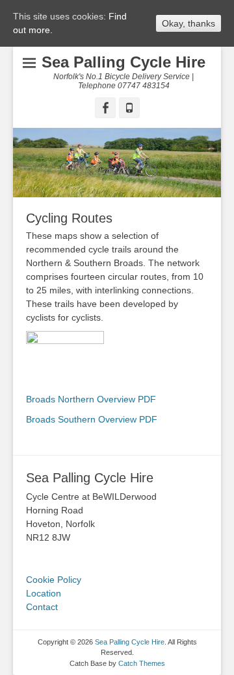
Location (43, 593)
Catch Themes (141, 663)
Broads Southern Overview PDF (91, 419)
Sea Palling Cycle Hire (123, 62)
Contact (42, 607)
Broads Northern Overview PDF (91, 399)
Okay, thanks (188, 23)
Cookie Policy (53, 579)
